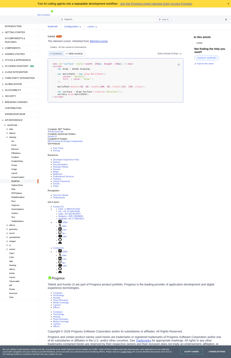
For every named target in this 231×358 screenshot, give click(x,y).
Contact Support (207, 58)
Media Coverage (61, 302)
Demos (56, 162)
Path (13, 189)
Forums (56, 169)
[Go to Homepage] (52, 15)
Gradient (15, 157)
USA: (69, 209)
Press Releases (60, 300)
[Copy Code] (179, 64)
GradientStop (17, 161)
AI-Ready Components (71, 141)
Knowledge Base (15, 114)
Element (15, 149)
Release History (60, 167)
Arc (12, 141)
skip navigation (43, 15)
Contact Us (58, 206)
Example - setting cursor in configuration (68, 47)
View (11, 297)
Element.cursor (99, 41)
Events (56, 184)
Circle (13, 145)
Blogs (56, 172)
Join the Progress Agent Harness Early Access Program (156, 3)
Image (14, 169)
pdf (10, 285)
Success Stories (60, 195)
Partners (57, 179)
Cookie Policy (126, 351)
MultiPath (15, 181)
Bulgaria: (70, 216)
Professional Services (63, 176)
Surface (14, 213)
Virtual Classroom (61, 181)
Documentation (60, 164)
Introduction (13, 26)
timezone (13, 293)
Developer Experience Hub (66, 160)
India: (69, 214)
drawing (12, 265)
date (11, 261)
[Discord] (60, 243)
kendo (12, 273)
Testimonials (59, 197)
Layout (14, 173)
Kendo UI (52, 136)
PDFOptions (16, 193)
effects (12, 269)
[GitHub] (60, 240)
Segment (15, 205)
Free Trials (58, 148)
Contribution (13, 108)
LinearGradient (17, 177)
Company (57, 293)
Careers (57, 305)
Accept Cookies (191, 351)
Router (12, 289)
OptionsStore (17, 185)
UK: (69, 211)
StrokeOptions (17, 209)
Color (11, 257)
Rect (13, 201)
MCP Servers (54, 141)
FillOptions (16, 153)
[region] (115, 351)
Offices (56, 307)
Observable (14, 281)
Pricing (56, 150)
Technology (58, 295)
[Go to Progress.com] (56, 279)
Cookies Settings (217, 351)
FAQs (55, 186)
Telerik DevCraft (55, 131)
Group (14, 165)
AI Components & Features (15, 40)
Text (13, 217)
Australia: (71, 218)
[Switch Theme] (226, 19)
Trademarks (143, 340)
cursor (51, 36)
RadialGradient (17, 197)
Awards (56, 298)
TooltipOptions (17, 221)
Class (11, 253)
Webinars (57, 174)
